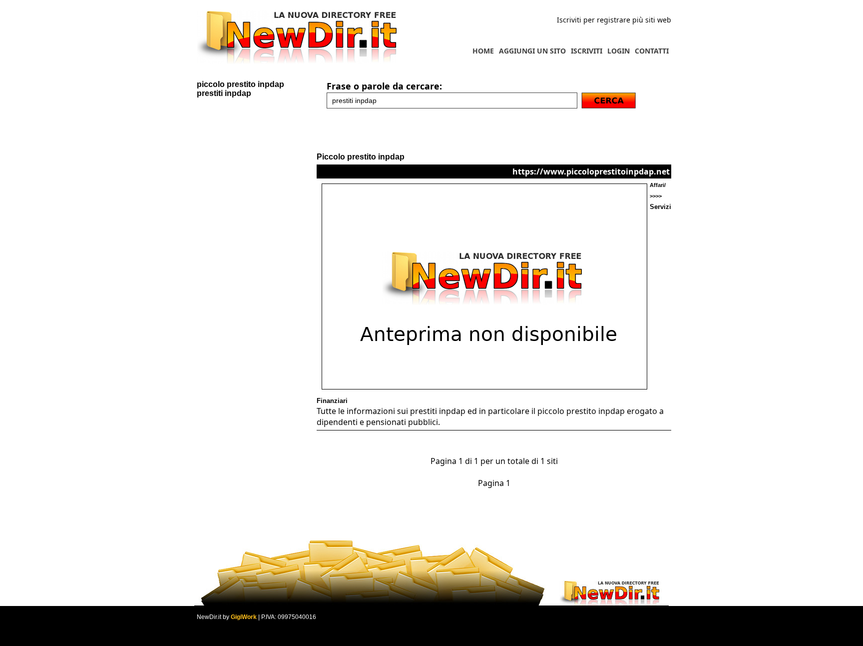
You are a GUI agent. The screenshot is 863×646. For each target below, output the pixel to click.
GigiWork (244, 617)
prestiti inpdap (224, 93)
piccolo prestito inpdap (240, 84)
